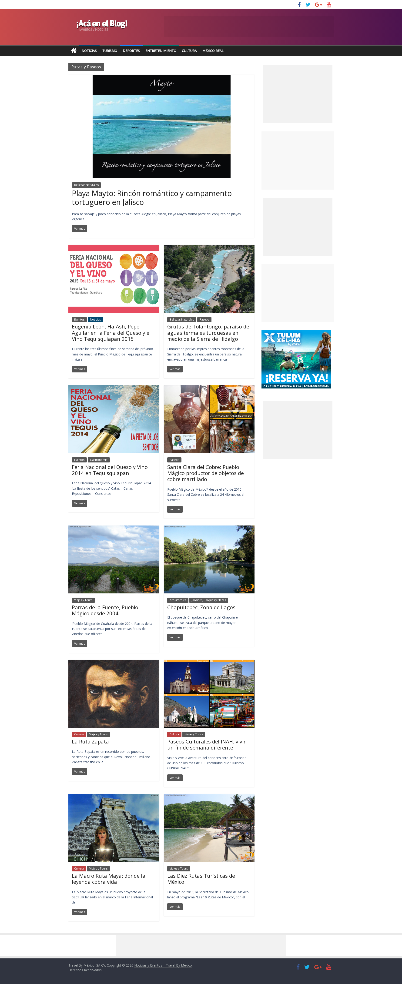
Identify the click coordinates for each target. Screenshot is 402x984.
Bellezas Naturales (86, 185)
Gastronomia (98, 460)
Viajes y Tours (83, 600)
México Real (213, 50)
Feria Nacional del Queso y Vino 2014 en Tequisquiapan (110, 469)
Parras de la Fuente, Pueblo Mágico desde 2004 (105, 610)
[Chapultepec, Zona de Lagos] (209, 528)
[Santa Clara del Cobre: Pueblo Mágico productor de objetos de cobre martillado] (209, 388)
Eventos (79, 319)
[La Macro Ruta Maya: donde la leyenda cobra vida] (113, 796)
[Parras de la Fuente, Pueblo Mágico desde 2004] (113, 528)
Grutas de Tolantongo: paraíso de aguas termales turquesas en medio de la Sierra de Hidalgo (208, 332)
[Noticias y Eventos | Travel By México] (73, 51)
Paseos (204, 319)
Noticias (89, 50)
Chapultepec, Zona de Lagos (201, 607)
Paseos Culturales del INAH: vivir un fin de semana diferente (206, 744)
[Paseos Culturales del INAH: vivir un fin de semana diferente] (209, 662)
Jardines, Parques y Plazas (209, 600)
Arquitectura (178, 600)
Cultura (189, 50)
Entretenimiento (160, 50)
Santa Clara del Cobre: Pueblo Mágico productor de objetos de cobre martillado (205, 473)
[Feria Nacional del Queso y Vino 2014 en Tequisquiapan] (113, 388)
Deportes (131, 50)
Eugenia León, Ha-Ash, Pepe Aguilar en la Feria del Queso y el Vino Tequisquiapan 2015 (111, 332)
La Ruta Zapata (90, 741)
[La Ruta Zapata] (113, 662)
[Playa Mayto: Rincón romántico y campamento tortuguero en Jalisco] (162, 77)
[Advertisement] (297, 160)
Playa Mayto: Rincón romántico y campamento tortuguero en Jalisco (152, 197)
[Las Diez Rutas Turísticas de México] (209, 796)
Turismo (109, 50)
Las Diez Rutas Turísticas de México (201, 878)
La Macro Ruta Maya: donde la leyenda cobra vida (108, 878)
